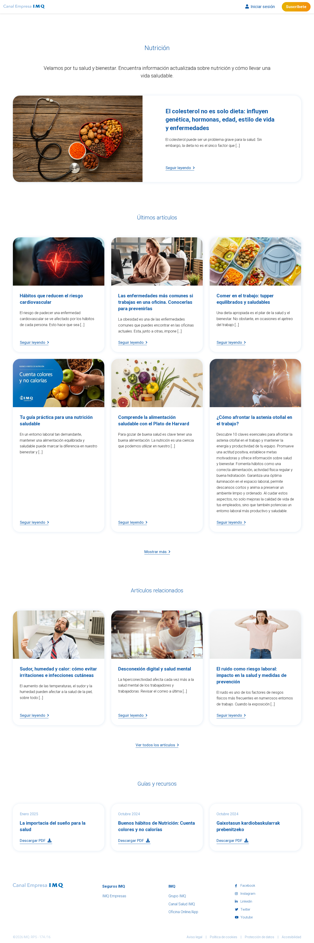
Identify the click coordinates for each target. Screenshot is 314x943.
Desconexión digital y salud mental (149, 614)
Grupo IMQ (177, 896)
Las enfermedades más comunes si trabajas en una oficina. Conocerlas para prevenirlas (155, 248)
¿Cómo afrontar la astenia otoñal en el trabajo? (252, 365)
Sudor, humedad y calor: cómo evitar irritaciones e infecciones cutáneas (53, 617)
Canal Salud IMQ (181, 904)
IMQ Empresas (114, 896)
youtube (246, 917)
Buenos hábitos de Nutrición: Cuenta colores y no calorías (151, 810)
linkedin (246, 901)
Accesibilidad (291, 937)
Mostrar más (155, 551)
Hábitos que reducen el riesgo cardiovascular (45, 244)
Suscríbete (296, 6)
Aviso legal (194, 937)
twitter (245, 909)
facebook (247, 885)
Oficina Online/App (183, 912)
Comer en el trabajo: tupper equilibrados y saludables (254, 244)
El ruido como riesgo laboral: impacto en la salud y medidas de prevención (254, 617)
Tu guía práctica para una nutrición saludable (52, 365)
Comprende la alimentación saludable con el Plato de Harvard (153, 365)
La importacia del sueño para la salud (54, 807)
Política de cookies (223, 937)
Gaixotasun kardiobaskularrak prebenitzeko (243, 810)
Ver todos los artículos (155, 745)
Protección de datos (259, 937)
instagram (247, 893)
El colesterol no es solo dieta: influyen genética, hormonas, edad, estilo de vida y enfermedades (116, 99)
